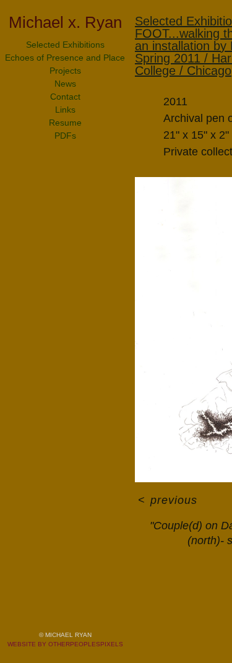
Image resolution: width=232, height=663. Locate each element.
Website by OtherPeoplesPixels (65, 644)
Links (65, 110)
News (65, 84)
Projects (65, 71)
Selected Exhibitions (65, 45)
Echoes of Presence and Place (65, 58)
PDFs (65, 136)
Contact (65, 97)
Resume (65, 123)
